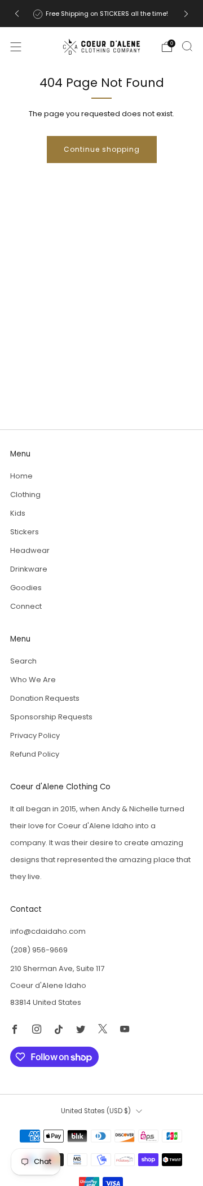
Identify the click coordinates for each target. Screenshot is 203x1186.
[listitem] (101, 13)
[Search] (187, 46)
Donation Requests (45, 698)
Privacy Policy (35, 735)
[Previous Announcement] (17, 14)
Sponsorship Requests (51, 716)
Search (23, 661)
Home (21, 476)
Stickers (24, 531)
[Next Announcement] (186, 14)
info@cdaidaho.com (48, 931)
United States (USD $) (96, 1110)
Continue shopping (102, 149)
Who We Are (33, 679)
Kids (17, 513)
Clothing (25, 494)
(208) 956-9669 (39, 950)
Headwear (30, 550)
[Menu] (15, 46)
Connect (26, 606)
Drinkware (28, 569)
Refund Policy (34, 754)
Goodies (26, 587)
